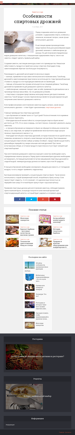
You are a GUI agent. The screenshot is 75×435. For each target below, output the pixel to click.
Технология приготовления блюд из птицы (26, 243)
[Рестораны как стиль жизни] (37, 2)
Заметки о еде (37, 12)
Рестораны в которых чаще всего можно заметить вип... (41, 306)
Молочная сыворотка (24, 219)
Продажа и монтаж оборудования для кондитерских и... (60, 244)
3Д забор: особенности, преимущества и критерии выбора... (36, 267)
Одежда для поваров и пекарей (40, 287)
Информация (10, 425)
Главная (61, 432)
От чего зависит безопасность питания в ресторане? (37, 356)
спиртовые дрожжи (53, 107)
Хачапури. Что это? (41, 295)
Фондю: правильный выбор (37, 396)
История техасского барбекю (57, 231)
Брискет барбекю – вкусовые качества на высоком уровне (27, 232)
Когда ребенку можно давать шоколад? (59, 220)
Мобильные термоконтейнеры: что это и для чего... (42, 278)
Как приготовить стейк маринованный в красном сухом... (42, 316)
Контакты (68, 432)
